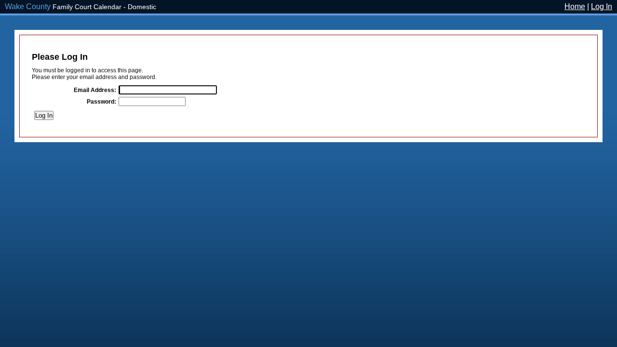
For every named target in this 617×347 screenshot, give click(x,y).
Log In (601, 6)
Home (574, 6)
